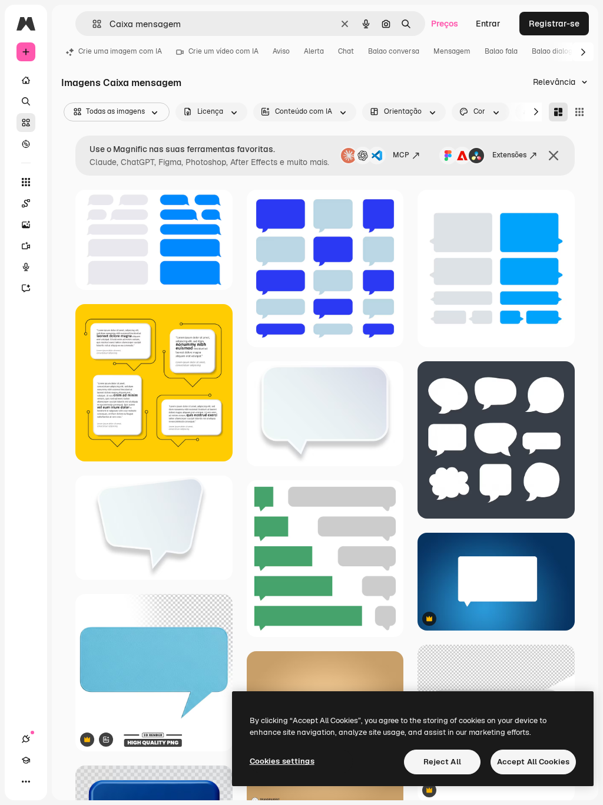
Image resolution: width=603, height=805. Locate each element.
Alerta (314, 51)
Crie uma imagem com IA (120, 51)
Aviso (281, 51)
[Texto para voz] (25, 267)
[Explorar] (25, 143)
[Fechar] (553, 156)
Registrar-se (554, 23)
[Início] (25, 80)
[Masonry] (558, 112)
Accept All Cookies (533, 762)
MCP (401, 155)
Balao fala (501, 51)
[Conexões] (25, 739)
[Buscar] (25, 101)
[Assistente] (25, 288)
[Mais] (25, 781)
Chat (346, 51)
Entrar (488, 23)
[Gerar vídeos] (25, 245)
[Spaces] (25, 203)
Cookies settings (282, 761)
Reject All (442, 762)
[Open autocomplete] (92, 23)
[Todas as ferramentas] (25, 182)
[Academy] (25, 760)
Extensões (509, 155)
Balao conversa (393, 51)
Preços (444, 23)
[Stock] (25, 122)
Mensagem (452, 51)
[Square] (579, 112)
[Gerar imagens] (25, 224)
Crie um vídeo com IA (223, 51)
